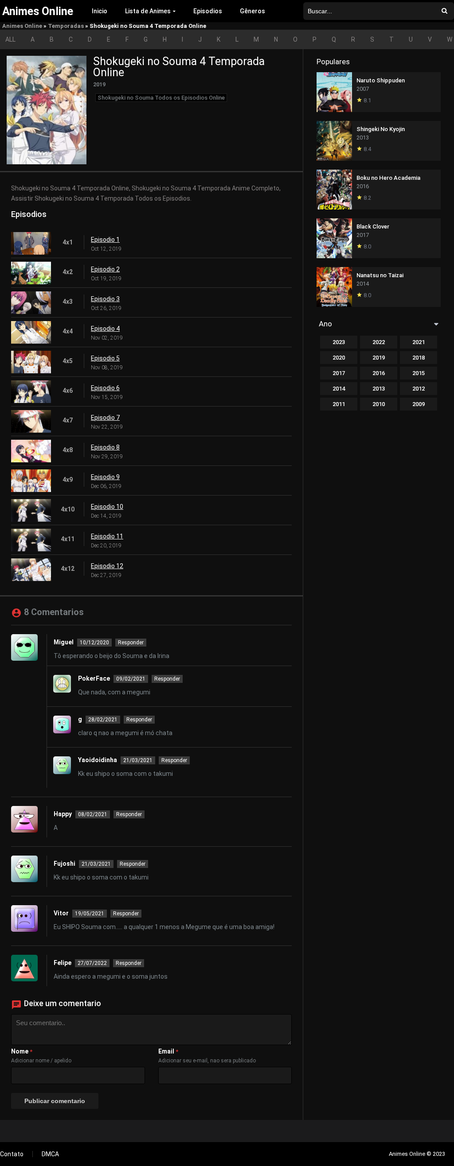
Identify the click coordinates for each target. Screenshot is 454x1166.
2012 (418, 388)
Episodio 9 (105, 476)
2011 (339, 404)
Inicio (99, 11)
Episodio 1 (105, 239)
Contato (11, 1154)
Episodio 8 (105, 447)
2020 (339, 357)
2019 (378, 357)
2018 (418, 357)
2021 (418, 342)
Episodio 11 (107, 536)
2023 (339, 342)
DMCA (50, 1154)
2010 (378, 404)
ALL (10, 39)
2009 (418, 404)
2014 (339, 388)
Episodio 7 (105, 417)
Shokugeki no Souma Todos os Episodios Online (161, 97)
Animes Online (22, 26)
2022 (378, 342)
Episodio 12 (107, 565)
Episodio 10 (107, 506)
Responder (131, 642)
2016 (378, 373)
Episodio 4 (105, 328)
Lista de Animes (148, 11)
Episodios (207, 11)
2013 (378, 388)
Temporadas (66, 26)
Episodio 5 (105, 358)
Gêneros (252, 11)
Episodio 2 (105, 269)
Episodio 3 (105, 298)
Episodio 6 (105, 387)
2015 (418, 373)
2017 (339, 373)
